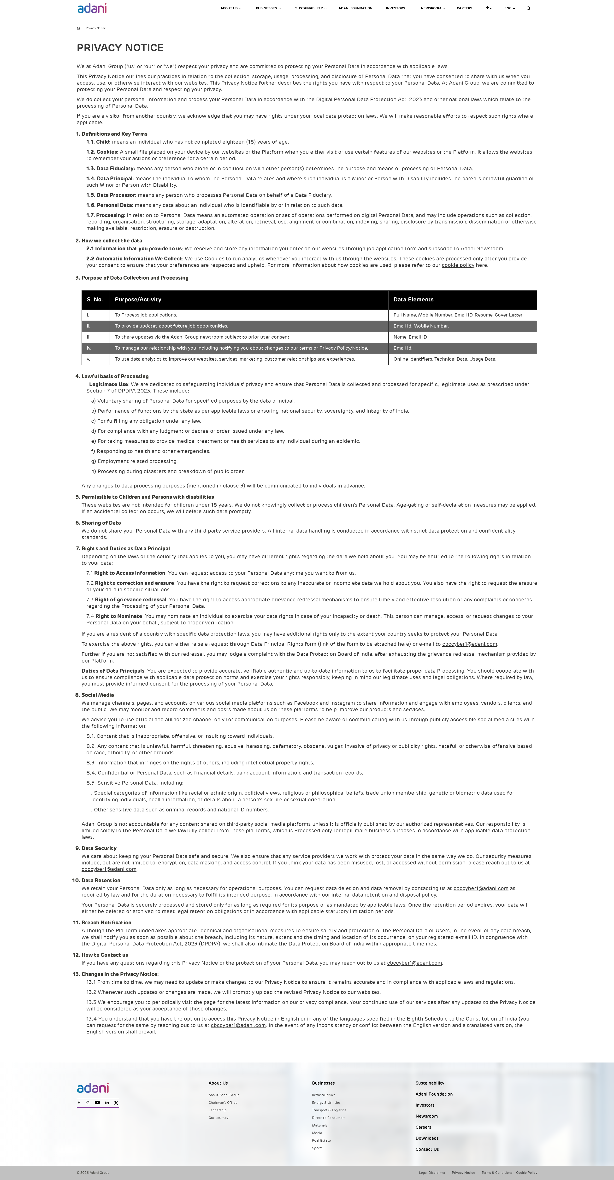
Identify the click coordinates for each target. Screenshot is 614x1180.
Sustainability (309, 8)
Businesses (266, 8)
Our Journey (218, 1118)
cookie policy (458, 265)
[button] (508, 8)
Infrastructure (323, 1095)
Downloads (427, 1139)
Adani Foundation (355, 8)
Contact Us (427, 1150)
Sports (317, 1148)
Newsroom (431, 8)
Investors (395, 8)
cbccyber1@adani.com (469, 644)
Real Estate (321, 1141)
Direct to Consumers (328, 1118)
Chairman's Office (223, 1103)
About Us (229, 8)
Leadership (217, 1110)
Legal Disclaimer (432, 1173)
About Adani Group (224, 1095)
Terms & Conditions (497, 1173)
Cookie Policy (526, 1173)
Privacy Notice (463, 1173)
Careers (464, 8)
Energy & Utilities (326, 1103)
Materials (319, 1125)
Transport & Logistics (329, 1110)
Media (317, 1133)
